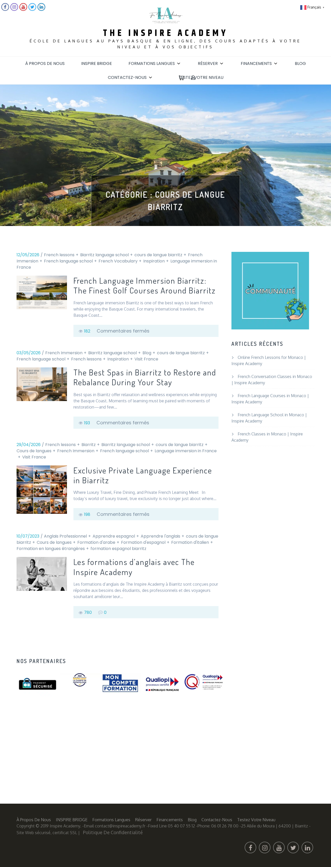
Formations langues (152, 63)
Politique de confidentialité (113, 832)
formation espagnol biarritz (118, 549)
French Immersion (63, 353)
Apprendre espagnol (114, 536)
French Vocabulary (118, 261)
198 (87, 514)
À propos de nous (45, 63)
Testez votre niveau (200, 77)
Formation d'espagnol (143, 542)
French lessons (59, 255)
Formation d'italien (190, 542)
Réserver (208, 63)
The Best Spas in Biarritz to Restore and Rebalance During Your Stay (144, 377)
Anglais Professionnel (65, 536)
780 (88, 612)
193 (87, 423)
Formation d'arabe (96, 542)
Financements (256, 63)
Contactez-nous (127, 77)
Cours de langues (34, 451)
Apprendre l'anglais (160, 536)
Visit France (146, 359)
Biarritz (88, 445)
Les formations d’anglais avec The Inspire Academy (134, 567)
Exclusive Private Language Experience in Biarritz (142, 475)
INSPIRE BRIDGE (96, 63)
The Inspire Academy (165, 33)
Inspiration (154, 261)
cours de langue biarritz (158, 255)
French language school (68, 261)
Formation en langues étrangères (51, 549)
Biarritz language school (104, 255)
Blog (300, 63)
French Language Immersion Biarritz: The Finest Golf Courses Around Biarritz (144, 286)
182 (87, 331)
